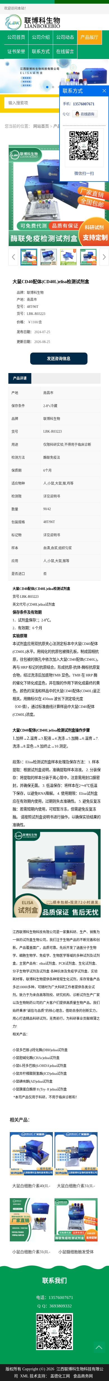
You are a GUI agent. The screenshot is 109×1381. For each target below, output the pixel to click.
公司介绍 (41, 37)
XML (24, 1376)
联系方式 (41, 51)
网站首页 (41, 126)
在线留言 (65, 51)
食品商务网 (83, 1376)
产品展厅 (89, 37)
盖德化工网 (60, 1376)
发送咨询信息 (58, 358)
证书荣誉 (16, 51)
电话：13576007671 (54, 1297)
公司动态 (65, 37)
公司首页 (16, 37)
